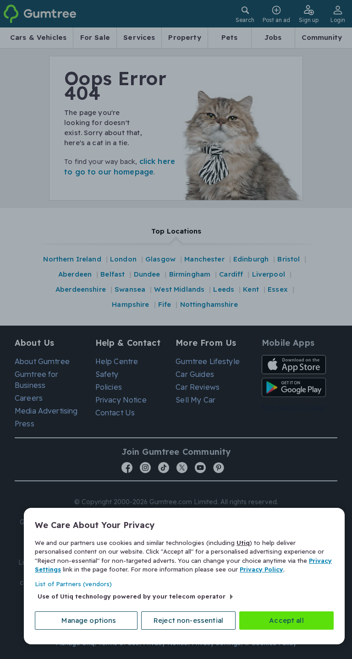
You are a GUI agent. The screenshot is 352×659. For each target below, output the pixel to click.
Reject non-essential (188, 620)
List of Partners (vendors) (73, 584)
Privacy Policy (261, 569)
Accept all (286, 620)
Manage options (88, 620)
